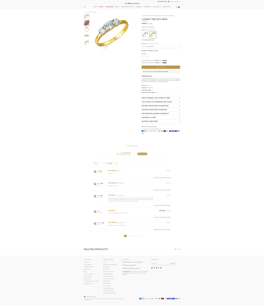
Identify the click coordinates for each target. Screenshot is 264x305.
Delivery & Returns (108, 276)
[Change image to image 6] (86, 17)
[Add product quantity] (147, 56)
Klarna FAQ (106, 269)
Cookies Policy (107, 283)
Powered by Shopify (87, 299)
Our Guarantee (88, 264)
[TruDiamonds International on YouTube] (165, 1)
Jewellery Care (88, 283)
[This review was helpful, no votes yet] (166, 177)
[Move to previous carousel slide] (176, 249)
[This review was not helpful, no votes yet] (169, 177)
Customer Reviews (89, 266)
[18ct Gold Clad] (152, 34)
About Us (86, 262)
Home (85, 11)
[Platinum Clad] (145, 34)
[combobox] (99, 163)
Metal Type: (149, 30)
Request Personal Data (109, 293)
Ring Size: (150, 43)
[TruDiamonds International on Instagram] (160, 1)
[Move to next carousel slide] (179, 249)
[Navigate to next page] (142, 236)
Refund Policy (87, 278)
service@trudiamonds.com (133, 268)
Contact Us (87, 269)
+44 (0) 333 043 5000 (137, 262)
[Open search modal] (84, 6)
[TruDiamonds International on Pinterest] (162, 1)
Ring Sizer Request (108, 274)
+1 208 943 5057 (132, 265)
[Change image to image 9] (86, 36)
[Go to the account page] (176, 6)
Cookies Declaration (108, 288)
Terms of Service (88, 276)
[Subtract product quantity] (143, 56)
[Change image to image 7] (86, 23)
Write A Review (142, 154)
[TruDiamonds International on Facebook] (158, 1)
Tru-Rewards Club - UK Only (91, 281)
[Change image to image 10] (86, 42)
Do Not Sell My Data (108, 290)
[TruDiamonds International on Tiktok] (164, 1)
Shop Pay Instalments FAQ (110, 264)
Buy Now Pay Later (108, 271)
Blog (85, 271)
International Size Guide (149, 39)
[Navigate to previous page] (122, 236)
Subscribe (172, 263)
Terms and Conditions (108, 278)
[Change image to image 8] (86, 29)
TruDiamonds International (96, 298)
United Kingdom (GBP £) (174, 1)
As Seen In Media (88, 274)
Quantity (144, 53)
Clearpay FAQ (106, 266)
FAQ (104, 262)
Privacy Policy (106, 285)
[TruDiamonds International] (132, 3)
